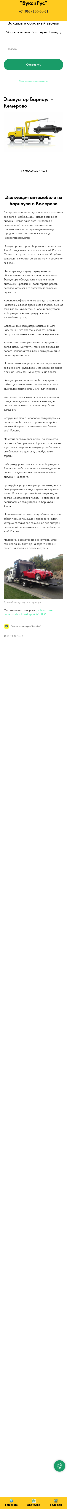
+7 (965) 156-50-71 (33, 11)
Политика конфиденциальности (33, 81)
